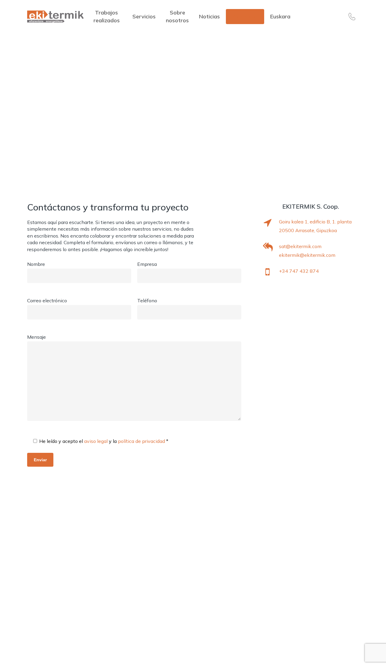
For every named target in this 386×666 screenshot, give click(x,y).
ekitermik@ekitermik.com (307, 255)
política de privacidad (142, 441)
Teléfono (147, 300)
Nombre (36, 264)
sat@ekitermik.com (300, 246)
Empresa (147, 264)
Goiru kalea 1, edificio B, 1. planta (315, 222)
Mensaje (36, 337)
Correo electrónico (47, 300)
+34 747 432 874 (299, 271)
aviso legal (96, 441)
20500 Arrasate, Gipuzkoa (308, 230)
